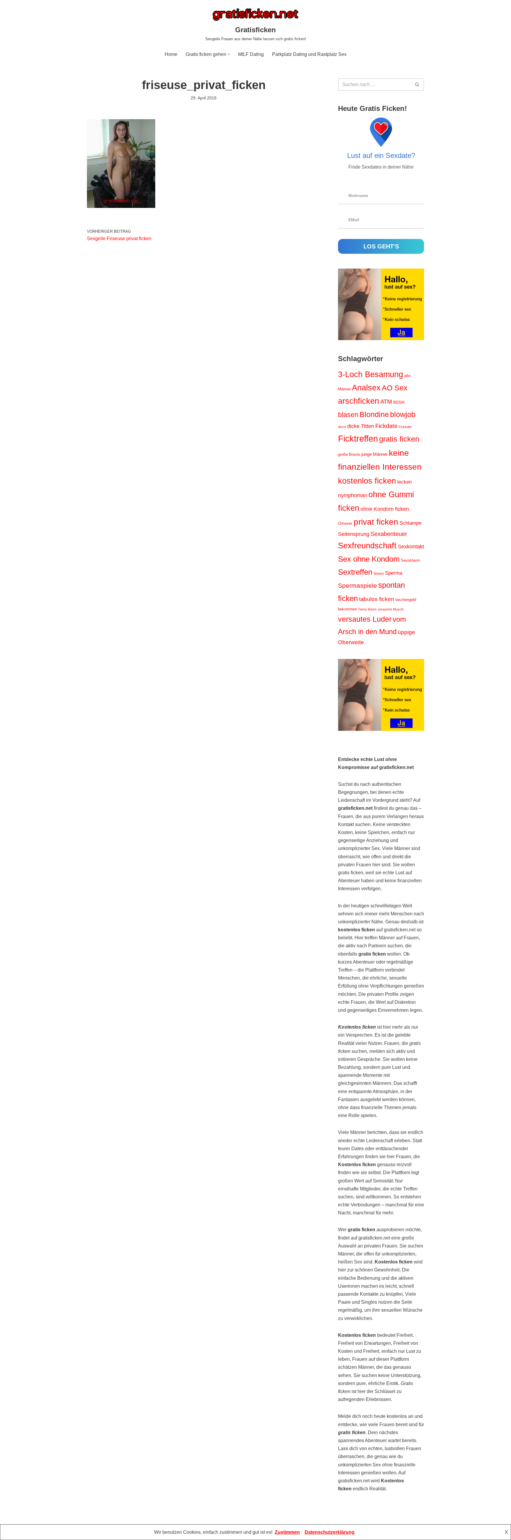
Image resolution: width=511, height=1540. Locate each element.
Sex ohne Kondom (369, 559)
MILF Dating (251, 54)
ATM (386, 401)
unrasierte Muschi (390, 609)
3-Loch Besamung (370, 374)
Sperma (393, 573)
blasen (348, 414)
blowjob (402, 414)
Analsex (366, 387)
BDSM (399, 402)
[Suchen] (417, 84)
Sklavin (378, 573)
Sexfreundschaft (367, 545)
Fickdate (386, 425)
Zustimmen (287, 1532)
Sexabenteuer (389, 534)
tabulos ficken (376, 599)
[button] (229, 54)
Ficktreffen (358, 438)
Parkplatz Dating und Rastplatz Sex (309, 54)
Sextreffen (355, 572)
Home (171, 54)
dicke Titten (360, 426)
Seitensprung (353, 534)
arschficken (358, 401)
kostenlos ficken (367, 480)
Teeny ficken (367, 609)
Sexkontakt (411, 547)
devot (342, 427)
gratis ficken (399, 439)
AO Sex (394, 388)
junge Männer (374, 454)
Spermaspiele (357, 585)
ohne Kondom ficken (384, 509)
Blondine (374, 414)
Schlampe (410, 523)
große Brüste (349, 454)
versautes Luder (365, 619)
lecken (404, 482)
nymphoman (352, 495)
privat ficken (376, 521)
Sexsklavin (410, 560)
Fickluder (405, 427)
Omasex (345, 523)
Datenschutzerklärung (330, 1532)
